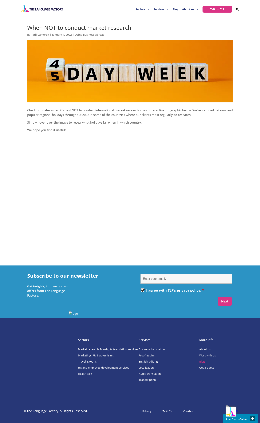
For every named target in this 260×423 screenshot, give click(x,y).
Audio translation (150, 374)
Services (159, 9)
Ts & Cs (167, 411)
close (252, 418)
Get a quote (206, 367)
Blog (175, 9)
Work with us (207, 355)
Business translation (152, 349)
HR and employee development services (103, 367)
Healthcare (85, 374)
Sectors (140, 9)
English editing (148, 361)
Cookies (188, 411)
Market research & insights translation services (108, 349)
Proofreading (147, 355)
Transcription (147, 380)
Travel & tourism (88, 361)
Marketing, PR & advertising (95, 355)
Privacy (146, 411)
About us (188, 9)
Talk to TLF (217, 9)
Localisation (146, 367)
